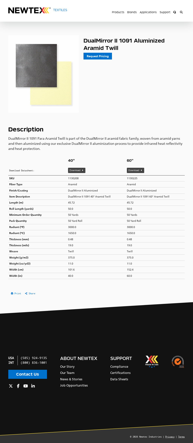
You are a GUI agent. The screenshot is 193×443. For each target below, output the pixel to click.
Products (118, 12)
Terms (181, 436)
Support (165, 12)
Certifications (120, 372)
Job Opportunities (74, 385)
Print (18, 293)
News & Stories (71, 379)
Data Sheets (119, 379)
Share (32, 293)
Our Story (67, 366)
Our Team (67, 372)
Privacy (170, 436)
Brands (132, 12)
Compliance (119, 366)
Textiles (60, 10)
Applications (148, 12)
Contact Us (27, 374)
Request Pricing (98, 56)
